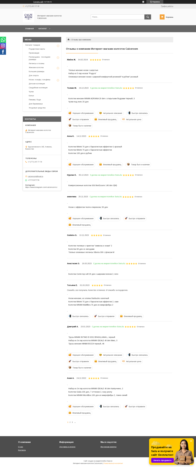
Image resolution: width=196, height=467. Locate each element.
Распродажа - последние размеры (39, 58)
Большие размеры (36, 71)
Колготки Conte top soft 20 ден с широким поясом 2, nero (93, 274)
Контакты (22, 450)
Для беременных (36, 104)
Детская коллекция (37, 84)
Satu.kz (109, 461)
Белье (31, 96)
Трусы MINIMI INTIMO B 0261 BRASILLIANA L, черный (91, 337)
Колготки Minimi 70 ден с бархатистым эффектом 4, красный (95, 147)
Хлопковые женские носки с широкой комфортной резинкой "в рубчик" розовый (103, 77)
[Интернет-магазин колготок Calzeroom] (28, 22)
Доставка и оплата (67, 447)
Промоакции (34, 53)
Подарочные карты (37, 49)
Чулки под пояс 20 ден (78, 102)
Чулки (31, 92)
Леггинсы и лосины (36, 63)
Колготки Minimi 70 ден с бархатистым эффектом (90, 150)
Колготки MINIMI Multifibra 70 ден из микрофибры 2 (90, 305)
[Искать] (147, 16)
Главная (29, 29)
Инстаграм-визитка (108, 447)
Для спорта (34, 75)
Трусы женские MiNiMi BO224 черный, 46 (86, 344)
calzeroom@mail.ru (35, 176)
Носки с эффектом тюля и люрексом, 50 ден (88, 207)
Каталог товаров (32, 45)
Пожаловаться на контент (113, 463)
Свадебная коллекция (38, 88)
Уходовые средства (37, 108)
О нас (20, 447)
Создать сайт (38, 2)
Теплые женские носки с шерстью (83, 70)
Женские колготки (36, 67)
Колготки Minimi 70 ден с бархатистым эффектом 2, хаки (93, 302)
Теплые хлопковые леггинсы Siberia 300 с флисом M (91, 252)
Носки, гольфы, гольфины (39, 80)
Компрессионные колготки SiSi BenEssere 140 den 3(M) (92, 185)
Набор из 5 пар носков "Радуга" (82, 73)
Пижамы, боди (35, 100)
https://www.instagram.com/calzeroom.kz (41, 187)
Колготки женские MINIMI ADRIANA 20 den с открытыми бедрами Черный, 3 (101, 98)
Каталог (43, 29)
